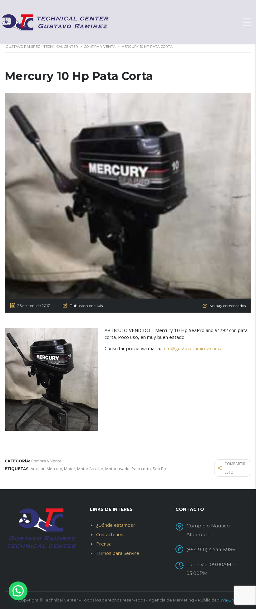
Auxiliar (38, 468)
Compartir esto (234, 468)
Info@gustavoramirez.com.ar (193, 348)
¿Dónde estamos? (115, 525)
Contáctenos (109, 534)
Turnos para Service (117, 553)
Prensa (103, 544)
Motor (69, 468)
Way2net (229, 599)
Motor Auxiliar (90, 468)
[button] (18, 590)
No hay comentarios (227, 305)
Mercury (54, 468)
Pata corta (141, 468)
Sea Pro (160, 468)
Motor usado (117, 468)
